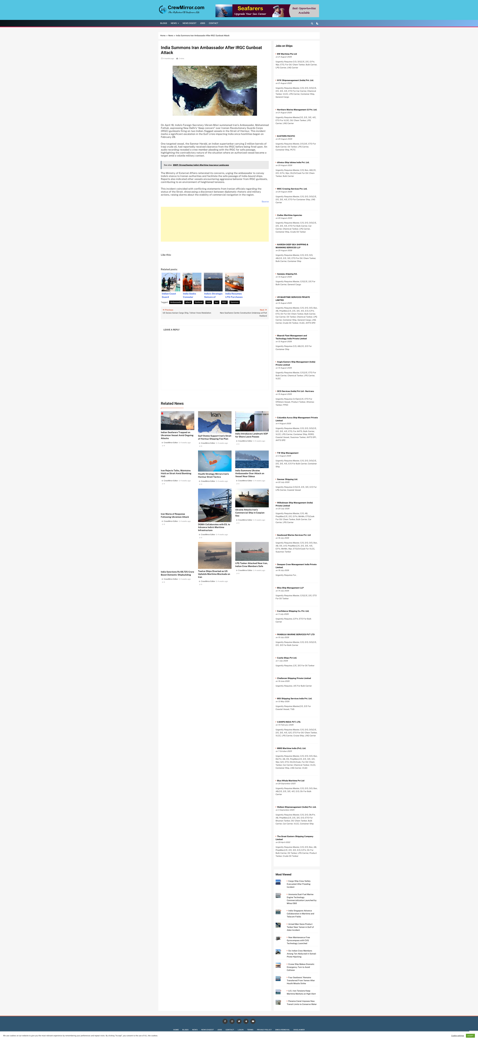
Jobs (202, 23)
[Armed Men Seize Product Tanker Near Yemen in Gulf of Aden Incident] (282, 924)
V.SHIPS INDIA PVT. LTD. (289, 722)
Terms (250, 1030)
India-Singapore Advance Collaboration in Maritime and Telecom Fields (300, 913)
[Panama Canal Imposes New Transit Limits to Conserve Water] (282, 1001)
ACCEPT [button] (470, 1036)
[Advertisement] (215, 224)
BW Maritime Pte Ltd (287, 54)
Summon (235, 302)
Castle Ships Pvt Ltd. (287, 658)
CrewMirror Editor (171, 443)
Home (176, 1030)
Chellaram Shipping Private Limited (294, 678)
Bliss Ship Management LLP (290, 588)
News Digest (189, 23)
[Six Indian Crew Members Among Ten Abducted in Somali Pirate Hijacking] (282, 951)
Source (265, 201)
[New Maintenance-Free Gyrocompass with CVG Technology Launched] (282, 937)
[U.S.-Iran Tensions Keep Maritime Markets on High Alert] (282, 991)
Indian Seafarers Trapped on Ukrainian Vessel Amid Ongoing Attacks (177, 435)
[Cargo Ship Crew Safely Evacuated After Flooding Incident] (282, 881)
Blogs (163, 23)
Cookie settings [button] (457, 1036)
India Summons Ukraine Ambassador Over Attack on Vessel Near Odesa (249, 473)
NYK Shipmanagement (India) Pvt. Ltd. (295, 80)
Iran (216, 302)
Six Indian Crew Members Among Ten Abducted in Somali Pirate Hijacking (301, 954)
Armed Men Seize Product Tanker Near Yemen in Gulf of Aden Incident (300, 927)
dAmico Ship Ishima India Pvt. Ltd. (293, 162)
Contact (213, 23)
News (174, 23)
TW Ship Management (288, 453)
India (209, 302)
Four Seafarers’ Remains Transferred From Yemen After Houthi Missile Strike (301, 980)
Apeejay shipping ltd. (287, 274)
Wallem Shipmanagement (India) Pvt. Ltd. (296, 807)
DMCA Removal (282, 1030)
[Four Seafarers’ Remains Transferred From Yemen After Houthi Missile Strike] (282, 977)
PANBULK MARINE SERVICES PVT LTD (296, 634)
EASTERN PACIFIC (286, 136)
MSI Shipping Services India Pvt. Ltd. (294, 698)
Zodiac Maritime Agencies (289, 215)
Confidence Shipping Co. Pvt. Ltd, (293, 611)
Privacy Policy (264, 1030)
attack (188, 302)
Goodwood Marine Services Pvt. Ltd (294, 535)
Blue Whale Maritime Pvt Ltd (290, 780)
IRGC (224, 302)
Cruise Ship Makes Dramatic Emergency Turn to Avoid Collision (300, 967)
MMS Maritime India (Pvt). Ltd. (291, 748)
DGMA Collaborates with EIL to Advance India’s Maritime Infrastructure (214, 527)
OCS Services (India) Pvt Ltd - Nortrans (295, 391)
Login (241, 1030)
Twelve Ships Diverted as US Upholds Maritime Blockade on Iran (214, 574)
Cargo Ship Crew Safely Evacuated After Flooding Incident (299, 884)
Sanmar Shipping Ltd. (287, 479)
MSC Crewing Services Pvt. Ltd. (292, 189)
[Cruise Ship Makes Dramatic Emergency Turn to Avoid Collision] (282, 964)
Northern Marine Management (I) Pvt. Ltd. (297, 109)
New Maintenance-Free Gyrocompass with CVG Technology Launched (298, 940)
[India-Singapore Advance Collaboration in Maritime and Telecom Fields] (282, 910)
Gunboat (199, 302)
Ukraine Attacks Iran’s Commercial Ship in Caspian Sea (249, 512)
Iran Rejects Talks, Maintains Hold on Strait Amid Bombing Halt (176, 473)
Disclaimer (299, 1030)
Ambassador (175, 302)
